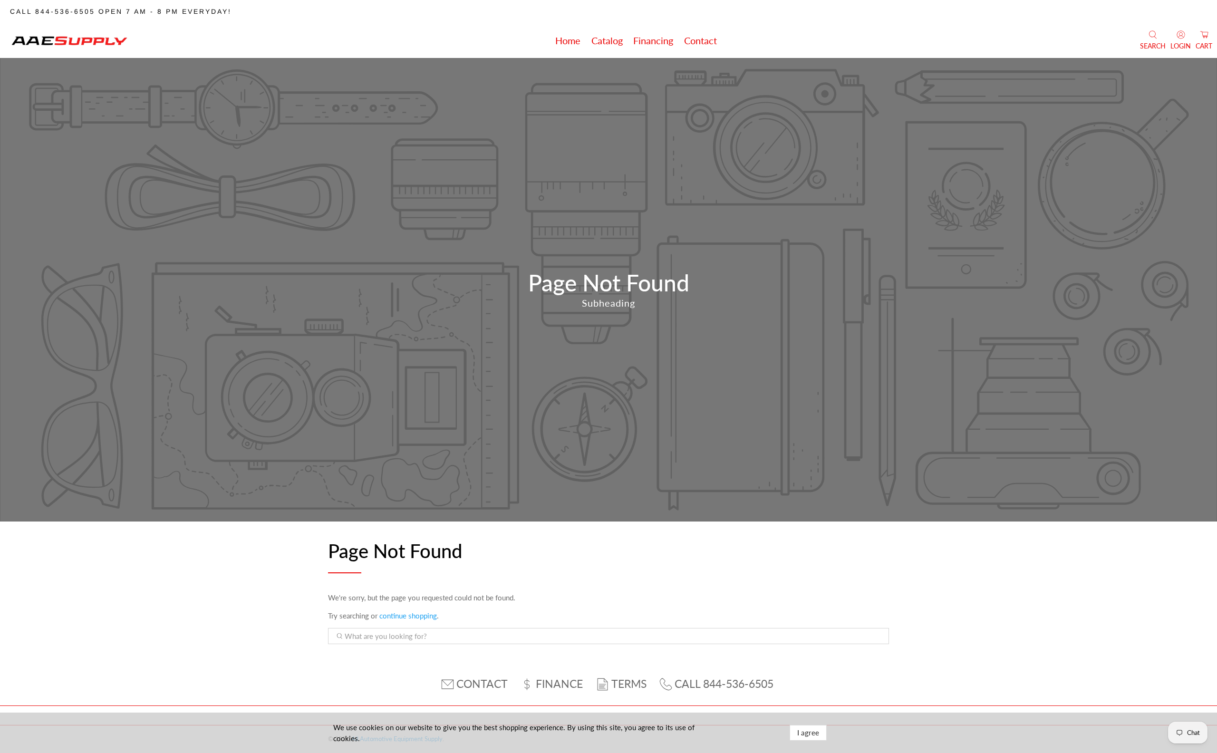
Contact (700, 40)
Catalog (607, 40)
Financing (653, 40)
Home (567, 40)
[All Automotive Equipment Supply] (69, 40)
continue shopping (408, 615)
